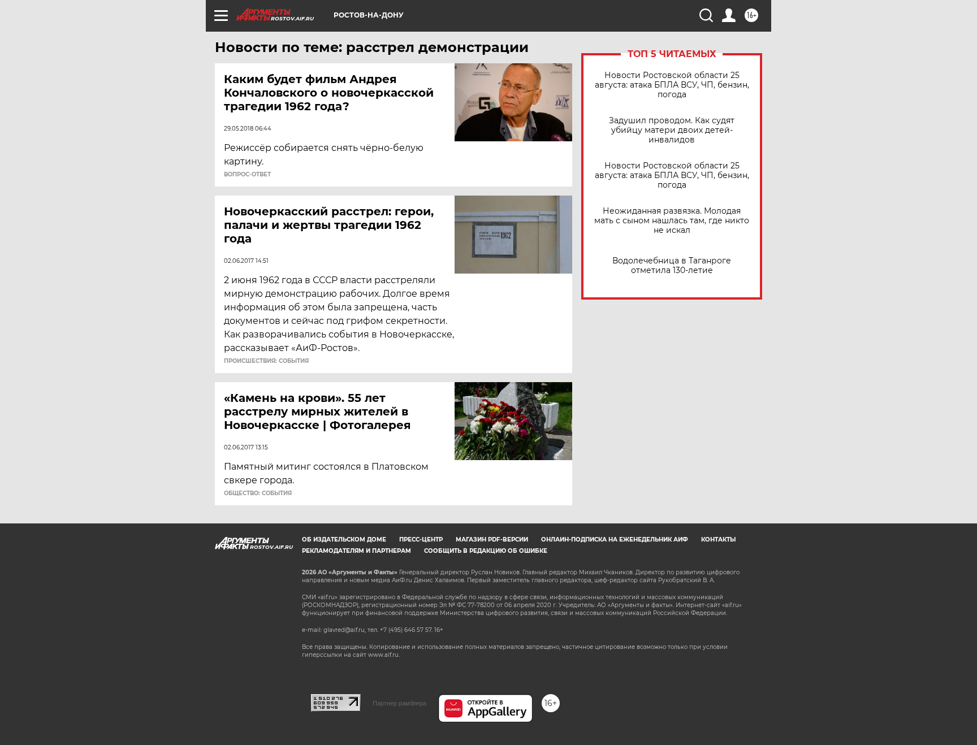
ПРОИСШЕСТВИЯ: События (266, 361)
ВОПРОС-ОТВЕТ (247, 174)
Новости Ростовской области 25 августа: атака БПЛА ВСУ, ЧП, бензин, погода (672, 85)
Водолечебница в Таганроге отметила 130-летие (671, 265)
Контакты (718, 539)
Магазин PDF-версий (492, 539)
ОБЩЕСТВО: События (258, 493)
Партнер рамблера (399, 703)
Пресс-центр (421, 539)
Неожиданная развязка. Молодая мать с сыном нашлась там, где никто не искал (671, 220)
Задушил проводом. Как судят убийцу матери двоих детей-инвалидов (671, 130)
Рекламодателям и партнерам (356, 551)
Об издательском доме (344, 539)
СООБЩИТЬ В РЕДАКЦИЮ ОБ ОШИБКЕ (485, 551)
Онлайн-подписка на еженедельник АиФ (614, 539)
